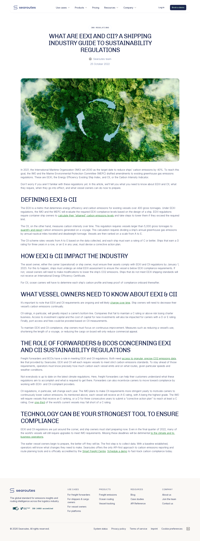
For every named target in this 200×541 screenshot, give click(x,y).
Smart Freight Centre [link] (94, 451)
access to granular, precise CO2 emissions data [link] (149, 358)
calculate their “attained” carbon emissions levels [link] (86, 215)
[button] (63, 7)
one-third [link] (40, 402)
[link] (25, 7)
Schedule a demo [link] (117, 451)
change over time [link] (120, 302)
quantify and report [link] (31, 229)
